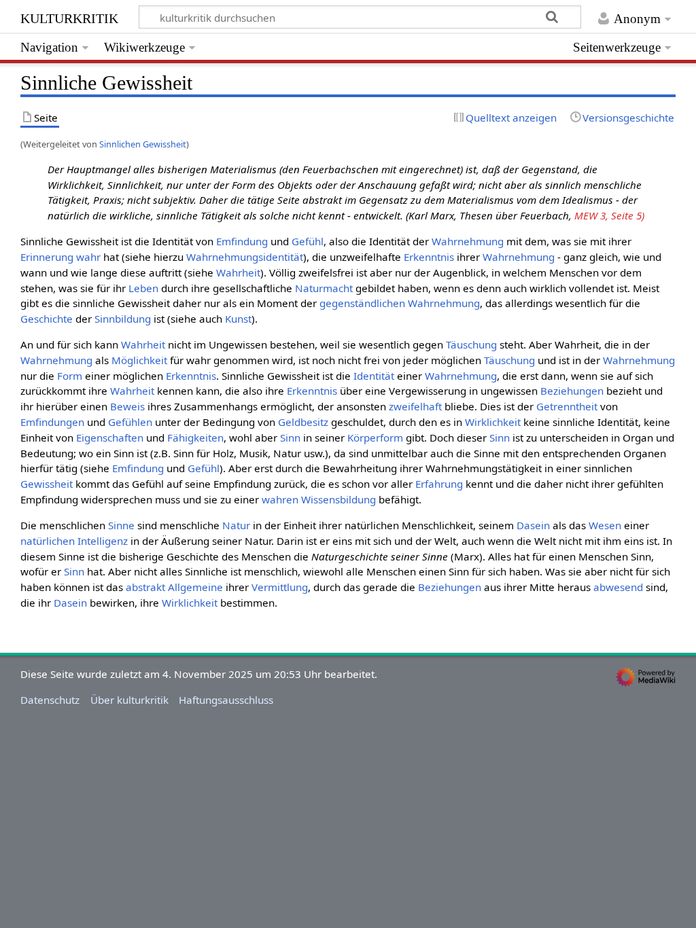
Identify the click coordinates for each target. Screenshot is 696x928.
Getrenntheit (566, 406)
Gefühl (308, 241)
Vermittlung (279, 587)
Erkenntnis (429, 257)
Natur (236, 525)
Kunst (238, 318)
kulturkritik (69, 16)
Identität (373, 375)
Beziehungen (572, 390)
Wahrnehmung (468, 241)
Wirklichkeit (493, 422)
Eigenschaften (109, 437)
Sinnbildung (122, 318)
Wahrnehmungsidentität (244, 257)
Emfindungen (52, 422)
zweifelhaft (415, 406)
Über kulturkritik (129, 700)
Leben (143, 288)
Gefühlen (130, 422)
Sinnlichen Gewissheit (142, 144)
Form (69, 375)
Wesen (605, 525)
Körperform (375, 437)
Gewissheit (46, 483)
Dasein (533, 525)
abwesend (618, 587)
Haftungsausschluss (226, 700)
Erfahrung (439, 483)
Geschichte (46, 318)
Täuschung (471, 344)
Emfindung (242, 241)
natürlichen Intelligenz (74, 541)
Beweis (127, 406)
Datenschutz (50, 700)
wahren (280, 499)
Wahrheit (238, 272)
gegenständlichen (362, 303)
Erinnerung (46, 257)
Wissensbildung (338, 499)
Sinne (121, 525)
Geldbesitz (303, 422)
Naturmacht (324, 288)
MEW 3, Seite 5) (609, 215)
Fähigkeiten (195, 437)
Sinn (290, 437)
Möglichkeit (139, 360)
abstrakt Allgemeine (174, 587)
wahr (88, 257)
